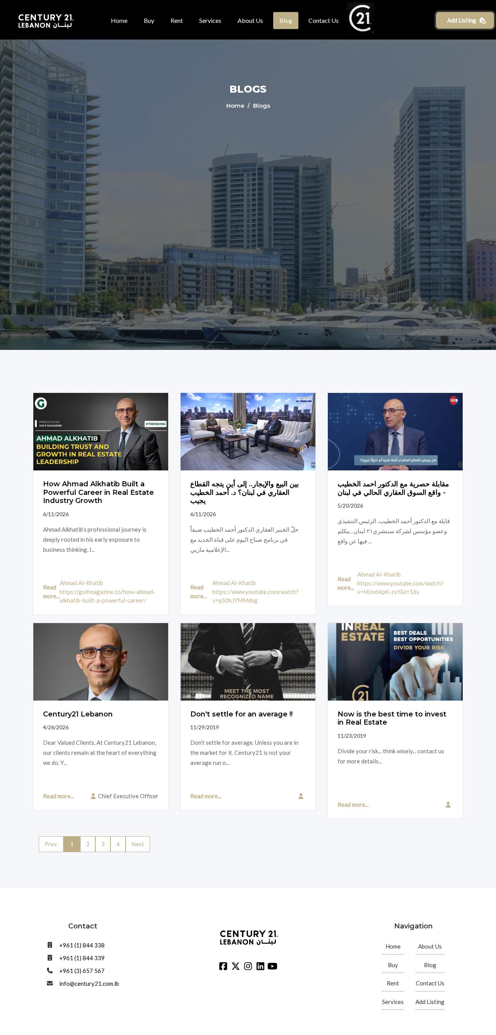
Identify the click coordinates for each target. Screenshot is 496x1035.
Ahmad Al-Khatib (81, 582)
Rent (176, 20)
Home (119, 20)
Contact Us (323, 20)
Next (137, 843)
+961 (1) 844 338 (82, 945)
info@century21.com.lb (89, 983)
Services (210, 20)
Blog (285, 20)
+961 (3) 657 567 (82, 970)
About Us (250, 20)
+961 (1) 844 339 (82, 957)
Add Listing (461, 20)
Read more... (51, 591)
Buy (149, 20)
